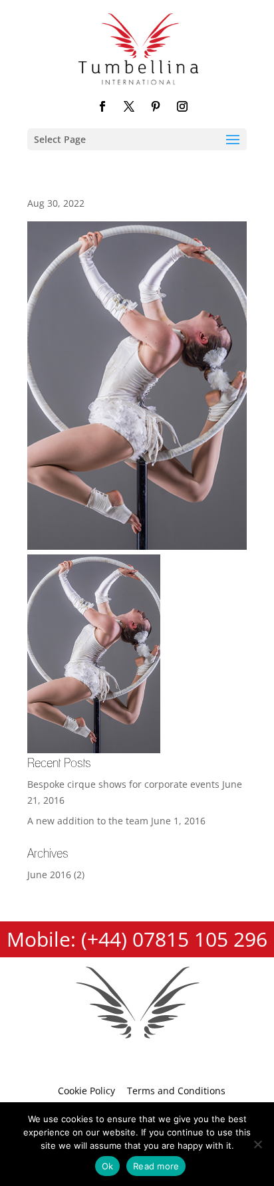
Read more (156, 1166)
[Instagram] (182, 107)
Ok (108, 1166)
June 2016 (49, 874)
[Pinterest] (155, 107)
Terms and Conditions (176, 1090)
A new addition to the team (87, 820)
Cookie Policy (86, 1090)
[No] (257, 1144)
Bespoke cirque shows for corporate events (123, 784)
